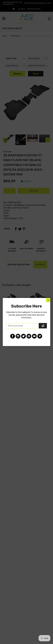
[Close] (48, 300)
